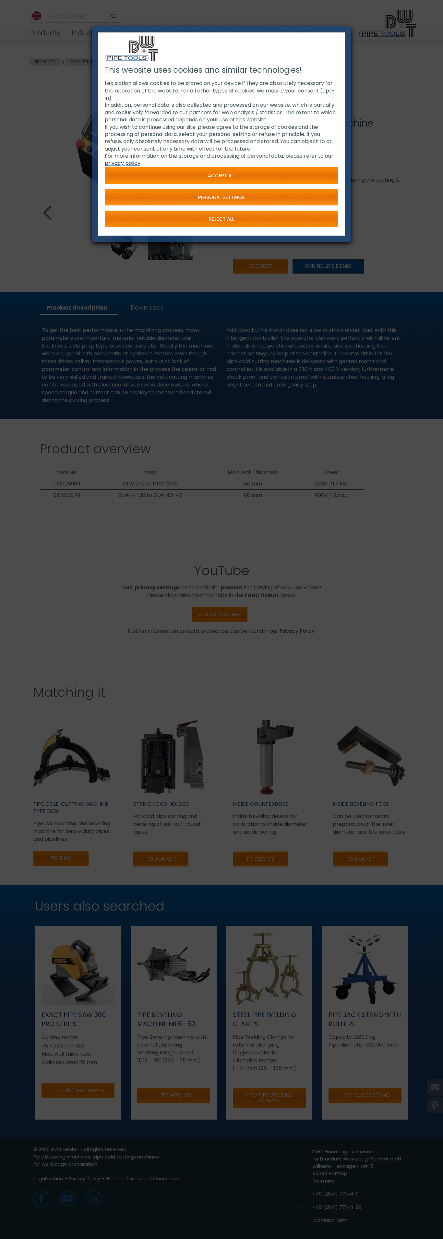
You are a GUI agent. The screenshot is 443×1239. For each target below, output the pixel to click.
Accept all (221, 175)
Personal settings (221, 197)
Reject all (221, 218)
